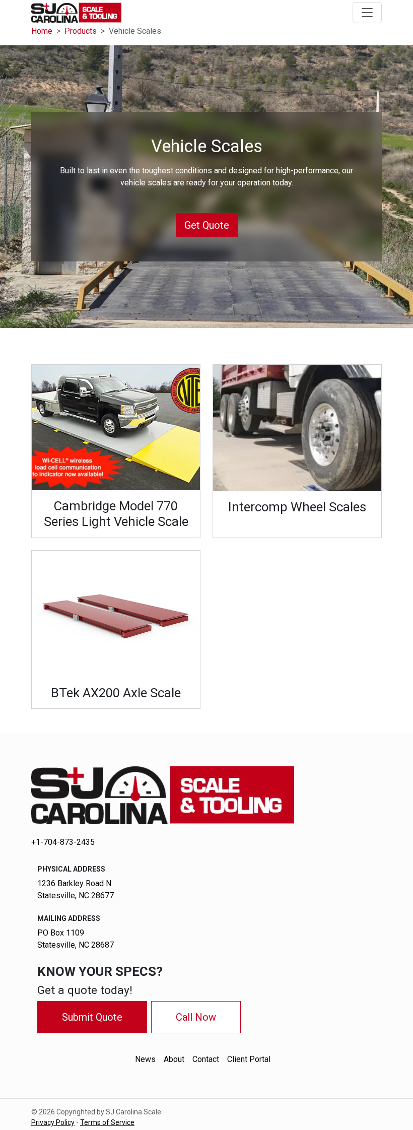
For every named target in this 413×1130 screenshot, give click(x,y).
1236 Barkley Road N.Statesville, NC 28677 (75, 889)
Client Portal (248, 1059)
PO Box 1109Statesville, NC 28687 (75, 939)
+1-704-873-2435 (63, 842)
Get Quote (206, 225)
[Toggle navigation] (367, 12)
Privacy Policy (53, 1122)
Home (41, 31)
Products (80, 31)
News (145, 1059)
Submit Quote (92, 1017)
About (174, 1059)
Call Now (196, 1017)
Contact (205, 1059)
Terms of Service (107, 1122)
